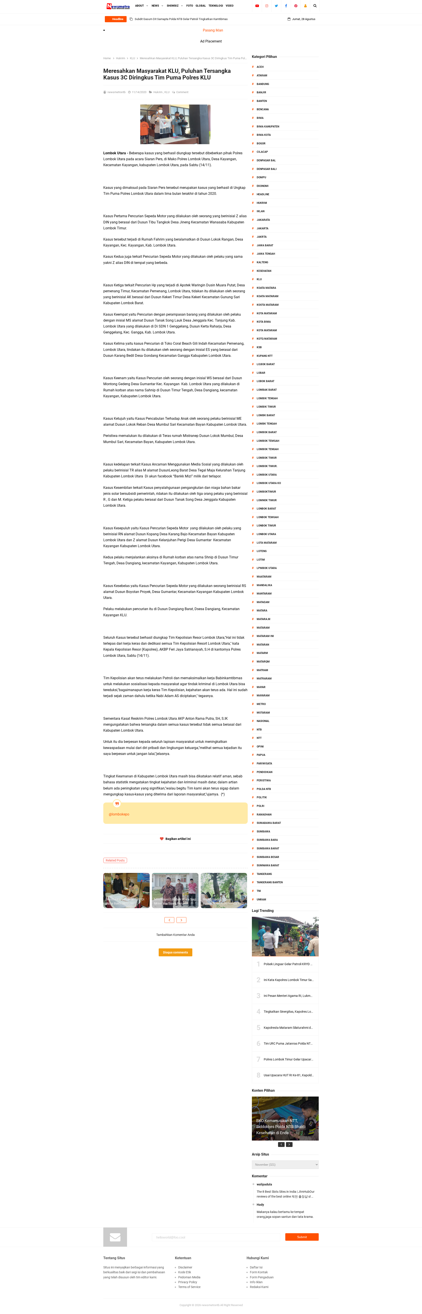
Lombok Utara (267, 474)
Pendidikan (264, 772)
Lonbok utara (266, 534)
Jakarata (263, 219)
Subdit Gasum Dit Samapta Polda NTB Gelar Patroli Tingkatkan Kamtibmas (181, 19)
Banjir (261, 92)
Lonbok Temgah (267, 517)
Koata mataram (267, 296)
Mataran (263, 644)
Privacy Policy (187, 1282)
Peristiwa (264, 780)
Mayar (261, 687)
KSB (259, 347)
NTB (259, 729)
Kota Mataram (267, 313)
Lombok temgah (268, 440)
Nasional (263, 721)
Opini (260, 746)
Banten (262, 101)
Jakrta (262, 236)
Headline (263, 194)
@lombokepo (119, 814)
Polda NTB (264, 789)
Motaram (263, 712)
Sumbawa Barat (268, 848)
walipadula (264, 1184)
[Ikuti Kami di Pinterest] (295, 5)
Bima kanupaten (268, 126)
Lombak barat (267, 389)
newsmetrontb (211, 1305)
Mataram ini (265, 636)
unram (261, 899)
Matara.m (263, 619)
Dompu (261, 177)
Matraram (264, 678)
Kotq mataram (267, 338)
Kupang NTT (265, 355)
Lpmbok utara (267, 568)
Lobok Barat (265, 381)
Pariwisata (264, 763)
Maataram (264, 576)
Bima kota (264, 134)
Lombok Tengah (267, 449)
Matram (262, 670)
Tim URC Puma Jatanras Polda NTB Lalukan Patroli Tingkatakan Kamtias (314, 1043)
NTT (259, 738)
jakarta (262, 228)
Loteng (262, 551)
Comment (182, 92)
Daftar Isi (256, 1267)
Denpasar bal (266, 160)
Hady (260, 1204)
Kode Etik (184, 1272)
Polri (260, 806)
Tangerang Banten (270, 882)
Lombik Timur (266, 406)
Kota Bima (264, 321)
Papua (261, 754)
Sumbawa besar (268, 857)
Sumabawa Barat (269, 822)
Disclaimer (185, 1267)
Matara (262, 610)
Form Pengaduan (262, 1277)
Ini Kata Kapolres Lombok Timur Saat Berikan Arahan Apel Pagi (307, 980)
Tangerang (264, 874)
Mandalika (264, 585)
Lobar (261, 372)
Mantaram (264, 593)
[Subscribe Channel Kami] (257, 5)
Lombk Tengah (267, 423)
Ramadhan (264, 814)
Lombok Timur (267, 457)
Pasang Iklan (213, 30)
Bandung (263, 84)
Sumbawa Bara (267, 839)
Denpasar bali (267, 169)
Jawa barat (265, 245)
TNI (259, 891)
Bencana (263, 109)
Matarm (262, 653)
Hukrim (158, 92)
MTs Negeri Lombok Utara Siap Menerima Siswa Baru (175, 901)
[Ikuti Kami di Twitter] (276, 5)
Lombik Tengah (267, 398)
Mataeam (263, 602)
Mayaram (263, 695)
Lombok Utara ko (269, 483)
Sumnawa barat (268, 865)
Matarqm (263, 661)
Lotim (261, 559)
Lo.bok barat (266, 364)
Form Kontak (259, 1272)
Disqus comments (175, 952)
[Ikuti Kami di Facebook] (286, 5)
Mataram (263, 627)
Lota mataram (267, 542)
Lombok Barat (267, 432)
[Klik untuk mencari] (315, 5)
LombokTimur (266, 491)
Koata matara (266, 287)
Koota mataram (268, 304)
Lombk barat (266, 415)
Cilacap (262, 151)
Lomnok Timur (267, 500)
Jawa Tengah (266, 253)
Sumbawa (263, 831)
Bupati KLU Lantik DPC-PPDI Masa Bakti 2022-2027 (125, 901)
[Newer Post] (169, 920)
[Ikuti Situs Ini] (305, 5)
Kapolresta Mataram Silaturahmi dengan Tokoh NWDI (300, 1027)
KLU (167, 92)
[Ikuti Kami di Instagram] (266, 5)
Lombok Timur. (267, 466)
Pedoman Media (189, 1277)
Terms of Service (189, 1287)
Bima (260, 118)
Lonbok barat (266, 508)
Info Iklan (256, 1282)
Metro (261, 704)
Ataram (262, 75)
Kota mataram (267, 330)
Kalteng (262, 262)
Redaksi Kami (259, 1287)
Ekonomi (263, 186)
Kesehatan (264, 270)
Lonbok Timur (266, 525)
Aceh (260, 66)
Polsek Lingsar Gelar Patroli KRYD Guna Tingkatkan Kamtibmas (307, 964)
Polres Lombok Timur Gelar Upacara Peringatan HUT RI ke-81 (305, 1059)
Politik (262, 797)
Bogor (261, 143)
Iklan (260, 211)
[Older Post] (181, 920)
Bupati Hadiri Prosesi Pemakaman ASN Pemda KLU (223, 901)
